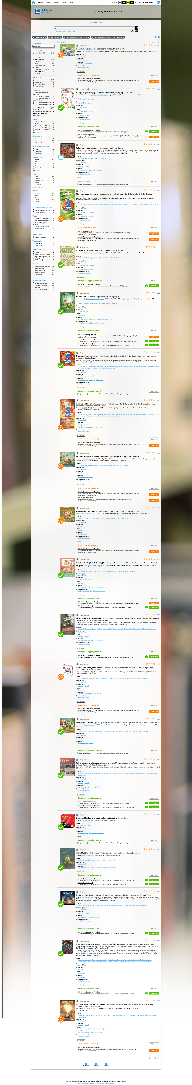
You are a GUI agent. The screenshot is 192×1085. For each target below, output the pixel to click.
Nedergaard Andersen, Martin (89, 518)
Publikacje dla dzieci (84, 115)
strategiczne (93, 867)
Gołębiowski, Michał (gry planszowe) (108, 731)
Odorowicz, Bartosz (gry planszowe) (145, 204)
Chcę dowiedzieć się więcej (86, 1083)
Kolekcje (74, 31)
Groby (80, 1029)
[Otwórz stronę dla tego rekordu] (68, 51)
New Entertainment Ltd (90, 51)
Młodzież (85, 60)
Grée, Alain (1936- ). (86, 99)
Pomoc (64, 2)
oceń (158, 45)
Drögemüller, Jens (95, 860)
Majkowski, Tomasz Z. (86, 629)
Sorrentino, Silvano (104, 1015)
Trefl (83, 360)
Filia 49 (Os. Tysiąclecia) (86, 134)
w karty (97, 693)
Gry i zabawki (82, 56)
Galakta (84, 150)
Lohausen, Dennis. (108, 860)
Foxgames (87, 1008)
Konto (72, 2)
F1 (147, 2)
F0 (143, 2)
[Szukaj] (136, 28)
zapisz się (154, 81)
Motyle (80, 530)
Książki (80, 103)
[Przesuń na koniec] (158, 42)
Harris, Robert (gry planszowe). (92, 158)
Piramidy (91, 1029)
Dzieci (80, 60)
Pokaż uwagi (80, 71)
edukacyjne (99, 319)
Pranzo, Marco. (84, 905)
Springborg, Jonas (128, 961)
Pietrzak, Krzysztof (85, 773)
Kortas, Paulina (84, 204)
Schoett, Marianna (126, 571)
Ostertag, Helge (83, 860)
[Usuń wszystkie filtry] (155, 37)
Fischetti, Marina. (137, 905)
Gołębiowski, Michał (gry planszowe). (91, 258)
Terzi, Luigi (144, 961)
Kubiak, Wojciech (135, 773)
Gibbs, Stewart (115, 960)
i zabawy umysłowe (85, 63)
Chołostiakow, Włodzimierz (144, 629)
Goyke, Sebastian (106, 368)
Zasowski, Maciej (125, 629)
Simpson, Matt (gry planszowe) (89, 303)
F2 (151, 2)
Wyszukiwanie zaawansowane (62, 31)
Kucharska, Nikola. (115, 258)
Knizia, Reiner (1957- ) (85, 825)
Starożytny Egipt (100, 1029)
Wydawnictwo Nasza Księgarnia (94, 253)
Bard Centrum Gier (88, 820)
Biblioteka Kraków (96, 22)
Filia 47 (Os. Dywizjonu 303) (87, 334)
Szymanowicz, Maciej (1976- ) (115, 465)
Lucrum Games (90, 513)
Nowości (48, 2)
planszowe (98, 170)
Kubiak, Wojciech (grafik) (119, 678)
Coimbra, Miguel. (119, 905)
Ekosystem (81, 315)
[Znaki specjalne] (136, 31)
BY (132, 2)
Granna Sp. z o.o (89, 459)
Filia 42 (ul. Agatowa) (85, 231)
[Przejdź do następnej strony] (155, 42)
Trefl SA (84, 198)
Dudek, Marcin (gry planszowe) (104, 571)
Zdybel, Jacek (124, 204)
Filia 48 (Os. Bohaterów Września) (89, 78)
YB (128, 2)
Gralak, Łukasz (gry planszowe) (115, 518)
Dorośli (87, 166)
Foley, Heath (99, 960)
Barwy (80, 690)
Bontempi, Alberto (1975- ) (124, 1015)
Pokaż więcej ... (37, 73)
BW (124, 2)
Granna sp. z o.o (89, 725)
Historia (56, 2)
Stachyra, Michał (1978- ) (106, 629)
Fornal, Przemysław (86, 731)
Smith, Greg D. (110, 961)
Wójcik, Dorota (101, 905)
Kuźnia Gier (85, 622)
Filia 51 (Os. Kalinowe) (85, 344)
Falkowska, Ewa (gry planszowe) (90, 465)
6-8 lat (85, 107)
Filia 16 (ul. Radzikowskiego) (87, 802)
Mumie (85, 1029)
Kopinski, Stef (131, 960)
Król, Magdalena (85, 571)
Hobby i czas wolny (84, 67)
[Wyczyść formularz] (132, 31)
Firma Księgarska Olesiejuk (98, 95)
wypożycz (154, 131)
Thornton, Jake (84, 960)
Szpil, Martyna (109, 303)
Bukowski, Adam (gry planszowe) (104, 204)
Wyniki (40, 2)
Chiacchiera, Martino (86, 1015)
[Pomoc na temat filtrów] (159, 37)
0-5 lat (85, 579)
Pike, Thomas (94, 961)
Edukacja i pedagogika (98, 323)
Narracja (80, 583)
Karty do (109, 319)
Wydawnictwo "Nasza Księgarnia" (94, 565)
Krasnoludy (81, 973)
